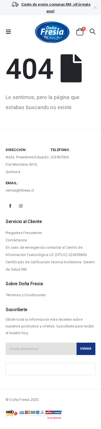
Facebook (10, 206)
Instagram (21, 206)
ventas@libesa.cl (20, 190)
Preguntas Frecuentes (24, 233)
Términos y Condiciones (25, 295)
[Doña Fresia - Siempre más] (50, 31)
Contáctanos (16, 240)
